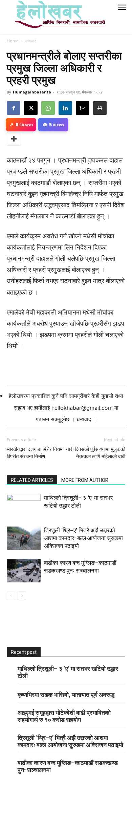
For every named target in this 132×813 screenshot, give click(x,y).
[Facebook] (13, 108)
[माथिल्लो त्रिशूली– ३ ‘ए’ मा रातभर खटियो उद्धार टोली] (24, 505)
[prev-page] (11, 596)
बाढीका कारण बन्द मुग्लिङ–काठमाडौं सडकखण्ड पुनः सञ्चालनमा (68, 766)
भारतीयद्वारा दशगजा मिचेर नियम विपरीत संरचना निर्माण (35, 452)
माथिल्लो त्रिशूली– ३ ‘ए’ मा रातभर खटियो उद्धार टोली (68, 672)
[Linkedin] (65, 108)
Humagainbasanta (32, 91)
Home (13, 41)
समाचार (30, 41)
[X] (31, 108)
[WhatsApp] (48, 108)
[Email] (82, 108)
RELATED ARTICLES (32, 480)
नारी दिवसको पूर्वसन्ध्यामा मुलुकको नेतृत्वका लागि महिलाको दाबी (95, 452)
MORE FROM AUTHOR (84, 480)
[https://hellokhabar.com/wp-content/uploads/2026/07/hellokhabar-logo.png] (57, 17)
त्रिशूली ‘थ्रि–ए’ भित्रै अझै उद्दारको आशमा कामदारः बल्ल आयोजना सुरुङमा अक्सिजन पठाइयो (83, 538)
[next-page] (22, 596)
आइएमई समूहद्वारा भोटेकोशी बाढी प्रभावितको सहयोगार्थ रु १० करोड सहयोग (64, 716)
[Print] (100, 108)
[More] (14, 139)
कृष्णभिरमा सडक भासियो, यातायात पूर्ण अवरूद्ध (66, 694)
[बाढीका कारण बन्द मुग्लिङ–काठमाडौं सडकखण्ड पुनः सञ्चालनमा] (24, 570)
